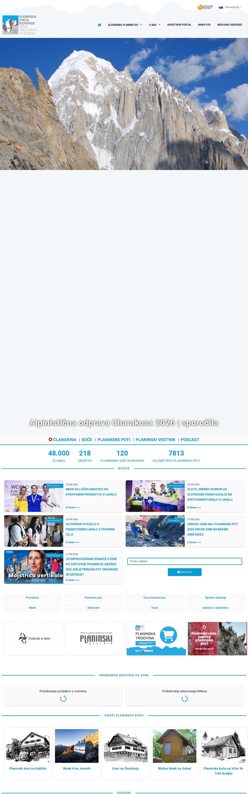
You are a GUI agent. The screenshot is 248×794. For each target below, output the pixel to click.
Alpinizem (93, 607)
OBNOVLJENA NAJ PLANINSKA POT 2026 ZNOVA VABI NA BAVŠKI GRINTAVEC (212, 529)
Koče (87, 439)
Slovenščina (231, 7)
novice (124, 468)
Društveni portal (179, 24)
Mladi (32, 607)
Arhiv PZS (204, 24)
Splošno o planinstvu (216, 607)
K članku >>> (73, 507)
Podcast (190, 439)
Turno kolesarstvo (154, 597)
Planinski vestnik (155, 439)
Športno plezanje (215, 597)
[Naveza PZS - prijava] (205, 7)
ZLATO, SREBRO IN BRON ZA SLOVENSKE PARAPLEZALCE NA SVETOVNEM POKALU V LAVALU (210, 494)
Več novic (186, 572)
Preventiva (32, 597)
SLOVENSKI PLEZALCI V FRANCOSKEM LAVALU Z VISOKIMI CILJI (90, 529)
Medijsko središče (229, 24)
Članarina (64, 439)
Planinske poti (114, 439)
